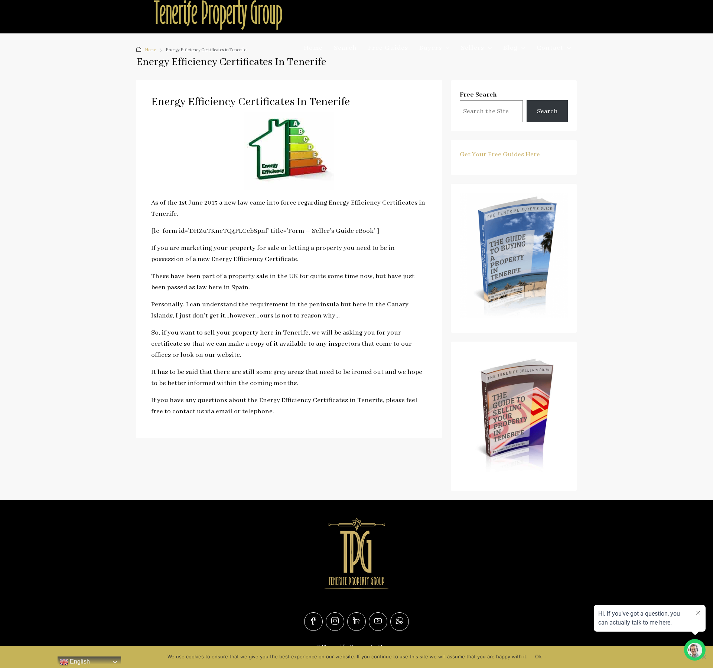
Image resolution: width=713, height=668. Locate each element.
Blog (510, 48)
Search (345, 48)
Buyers (430, 48)
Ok (538, 656)
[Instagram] (335, 621)
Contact (550, 48)
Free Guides (388, 48)
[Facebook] (313, 621)
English (79, 661)
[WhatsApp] (399, 621)
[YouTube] (378, 621)
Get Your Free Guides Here (500, 154)
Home (313, 48)
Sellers (472, 48)
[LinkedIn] (356, 621)
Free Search (478, 95)
